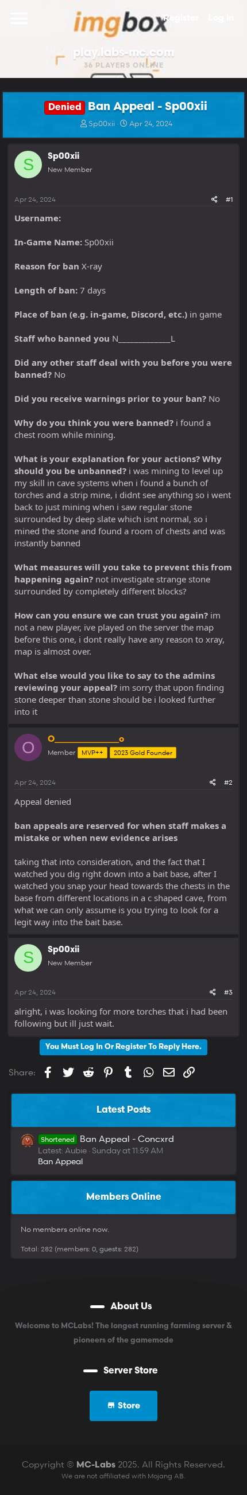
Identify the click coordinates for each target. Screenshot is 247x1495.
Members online (123, 1197)
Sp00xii (101, 123)
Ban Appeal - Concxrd (107, 1138)
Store (127, 1406)
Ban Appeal (60, 1161)
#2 (228, 782)
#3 (228, 992)
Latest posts (123, 1110)
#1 (229, 199)
